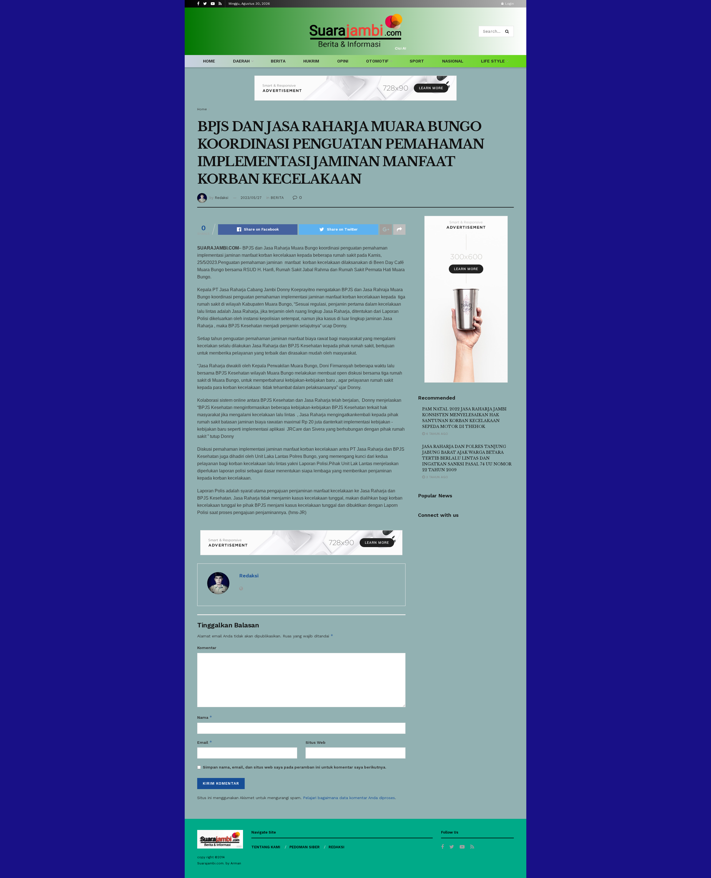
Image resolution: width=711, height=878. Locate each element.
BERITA (278, 61)
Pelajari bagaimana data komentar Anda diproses (349, 797)
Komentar (206, 647)
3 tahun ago (436, 477)
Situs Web (316, 742)
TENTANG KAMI (265, 847)
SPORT (417, 61)
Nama (204, 717)
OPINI (342, 61)
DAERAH (241, 61)
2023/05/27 (251, 198)
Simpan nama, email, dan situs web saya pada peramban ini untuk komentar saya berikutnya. (294, 767)
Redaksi (221, 198)
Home (202, 109)
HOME (209, 61)
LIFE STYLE (493, 61)
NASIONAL (452, 61)
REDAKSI (336, 847)
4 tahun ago (436, 434)
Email (204, 742)
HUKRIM (311, 61)
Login (509, 4)
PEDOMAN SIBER (304, 847)
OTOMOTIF (377, 61)
